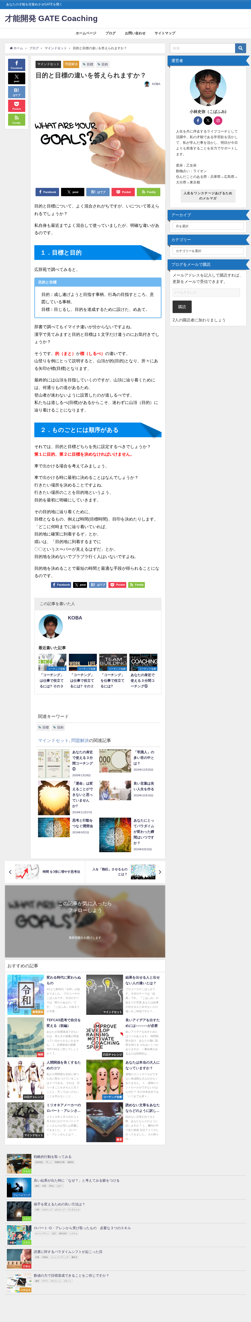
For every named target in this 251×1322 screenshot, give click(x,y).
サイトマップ (165, 33)
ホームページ (86, 33)
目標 (90, 64)
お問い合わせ (135, 33)
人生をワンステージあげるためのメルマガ (208, 196)
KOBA (156, 84)
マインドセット (48, 64)
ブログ (110, 33)
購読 (182, 307)
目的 (104, 64)
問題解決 (71, 64)
